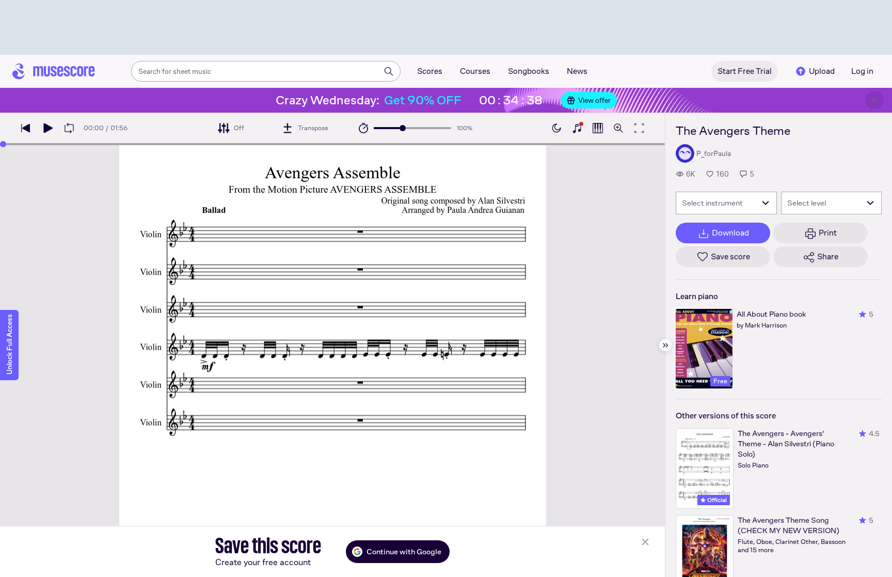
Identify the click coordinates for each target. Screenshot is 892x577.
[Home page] (53, 71)
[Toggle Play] (47, 128)
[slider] (403, 128)
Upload (822, 71)
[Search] (388, 71)
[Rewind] (25, 128)
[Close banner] (874, 100)
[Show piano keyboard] (577, 128)
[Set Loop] (69, 128)
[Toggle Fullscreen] (639, 128)
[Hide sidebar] (665, 345)
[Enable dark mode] (556, 128)
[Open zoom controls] (618, 128)
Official (716, 500)
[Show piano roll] (597, 128)
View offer (594, 100)
